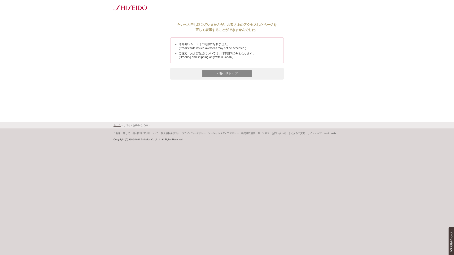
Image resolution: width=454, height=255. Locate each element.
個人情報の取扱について (145, 133)
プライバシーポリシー (194, 133)
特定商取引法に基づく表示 (255, 133)
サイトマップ (314, 133)
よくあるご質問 (296, 133)
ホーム (117, 125)
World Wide (330, 133)
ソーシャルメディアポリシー (223, 133)
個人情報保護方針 (170, 133)
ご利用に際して (122, 133)
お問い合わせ (279, 133)
